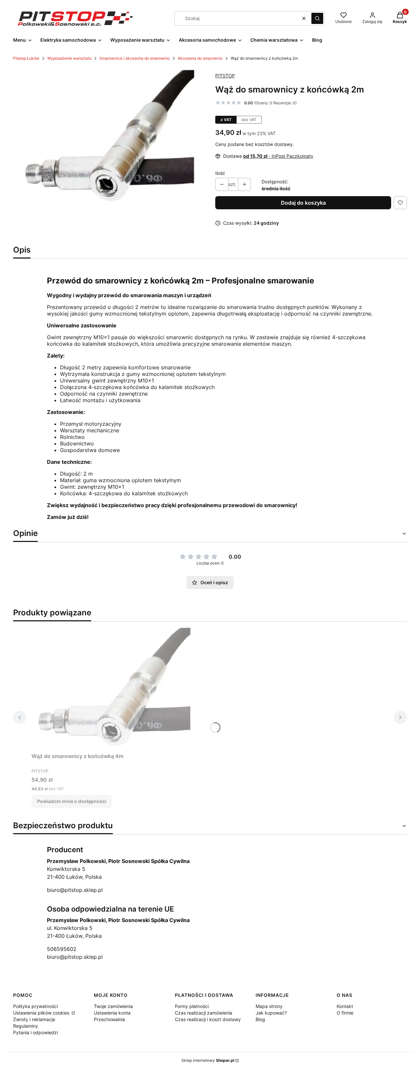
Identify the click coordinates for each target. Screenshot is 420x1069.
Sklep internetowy (207, 1060)
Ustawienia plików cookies (42, 1013)
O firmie (345, 1013)
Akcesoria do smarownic (200, 58)
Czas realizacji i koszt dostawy (208, 1019)
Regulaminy (25, 1026)
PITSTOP (225, 75)
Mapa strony (269, 1006)
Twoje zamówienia (113, 1006)
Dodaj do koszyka (303, 202)
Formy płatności (192, 1006)
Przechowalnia (109, 1019)
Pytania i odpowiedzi (35, 1032)
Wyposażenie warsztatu (69, 58)
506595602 (61, 949)
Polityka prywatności (35, 1006)
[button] (317, 18)
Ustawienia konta (112, 1013)
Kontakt (345, 1006)
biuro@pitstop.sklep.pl (75, 890)
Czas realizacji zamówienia (203, 1013)
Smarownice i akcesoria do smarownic (134, 58)
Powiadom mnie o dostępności (71, 801)
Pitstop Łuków (26, 58)
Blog (260, 1019)
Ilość (220, 173)
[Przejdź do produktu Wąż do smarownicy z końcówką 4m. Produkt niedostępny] (114, 688)
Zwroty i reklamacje (34, 1019)
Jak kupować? (271, 1013)
